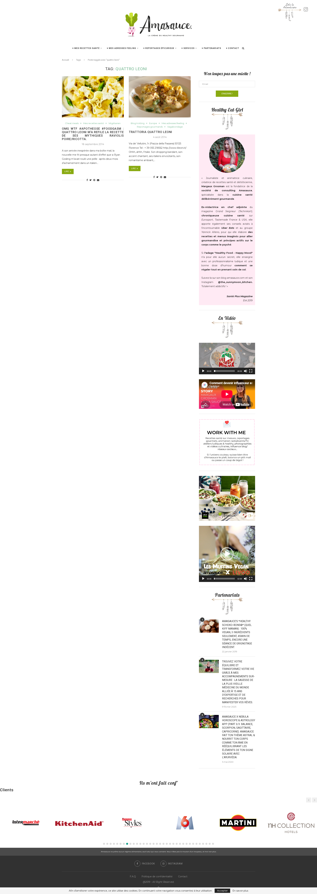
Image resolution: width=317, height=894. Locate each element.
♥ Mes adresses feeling (121, 48)
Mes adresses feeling (173, 123)
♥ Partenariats (211, 48)
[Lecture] (203, 371)
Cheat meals (72, 123)
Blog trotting (137, 123)
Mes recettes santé (93, 123)
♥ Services (187, 48)
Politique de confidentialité (157, 876)
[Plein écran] (250, 371)
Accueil (65, 60)
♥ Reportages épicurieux (158, 48)
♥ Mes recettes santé (86, 48)
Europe (153, 123)
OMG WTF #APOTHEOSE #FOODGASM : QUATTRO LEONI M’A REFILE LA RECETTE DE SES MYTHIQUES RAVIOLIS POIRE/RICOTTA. (93, 134)
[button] (227, 358)
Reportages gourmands (150, 127)
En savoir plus (240, 891)
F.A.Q (133, 876)
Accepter (222, 890)
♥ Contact (232, 48)
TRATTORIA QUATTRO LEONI (150, 132)
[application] (227, 358)
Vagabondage (175, 127)
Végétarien (114, 123)
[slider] (224, 371)
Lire (66, 171)
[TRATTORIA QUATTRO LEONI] (160, 96)
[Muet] (245, 371)
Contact (182, 876)
